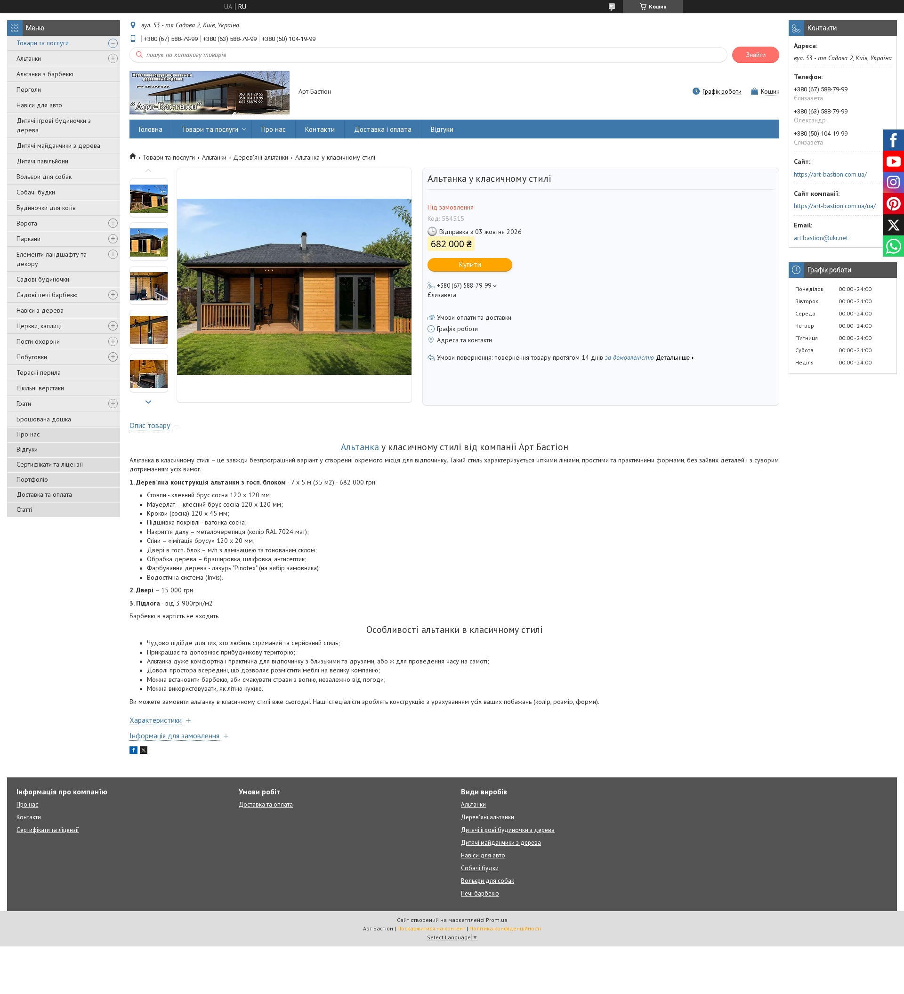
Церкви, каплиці (39, 326)
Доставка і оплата (383, 129)
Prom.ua (497, 919)
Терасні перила (38, 372)
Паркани (28, 238)
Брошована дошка (43, 419)
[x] (143, 751)
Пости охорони (38, 341)
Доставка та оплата (44, 494)
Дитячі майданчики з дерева (58, 145)
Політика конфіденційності (505, 928)
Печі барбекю (480, 893)
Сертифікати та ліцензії (49, 464)
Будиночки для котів (46, 207)
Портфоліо (32, 479)
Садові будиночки (42, 279)
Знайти (756, 54)
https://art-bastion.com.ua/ (830, 174)
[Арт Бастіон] (209, 92)
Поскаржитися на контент (431, 928)
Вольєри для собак (44, 176)
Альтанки (28, 58)
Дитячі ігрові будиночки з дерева (53, 125)
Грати (23, 403)
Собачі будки (35, 192)
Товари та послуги (42, 43)
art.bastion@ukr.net (821, 238)
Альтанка (360, 447)
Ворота (26, 223)
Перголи (28, 89)
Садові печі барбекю (47, 295)
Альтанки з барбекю (44, 74)
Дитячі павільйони (42, 161)
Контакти (320, 129)
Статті (24, 509)
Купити (470, 264)
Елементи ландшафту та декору (51, 259)
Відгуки (27, 449)
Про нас (28, 434)
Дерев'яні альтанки (260, 157)
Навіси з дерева (40, 310)
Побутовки (31, 357)
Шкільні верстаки (40, 388)
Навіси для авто (39, 105)
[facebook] (133, 751)
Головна (150, 129)
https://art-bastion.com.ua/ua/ (835, 206)
